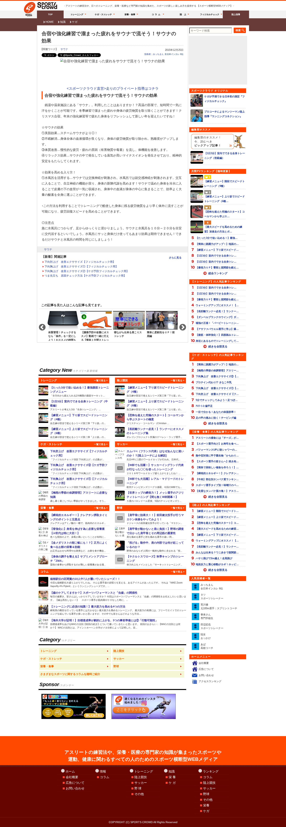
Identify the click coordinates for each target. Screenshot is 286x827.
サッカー (140, 782)
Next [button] (181, 326)
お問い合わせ (206, 675)
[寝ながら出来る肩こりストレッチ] (129, 325)
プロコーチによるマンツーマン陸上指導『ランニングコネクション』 (224, 114)
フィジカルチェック (209, 14)
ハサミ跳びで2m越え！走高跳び (214, 558)
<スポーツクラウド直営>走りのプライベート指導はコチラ (113, 89)
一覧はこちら (75, 651)
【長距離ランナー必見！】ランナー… (217, 311)
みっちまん (212, 586)
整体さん (207, 616)
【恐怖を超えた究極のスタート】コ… (217, 522)
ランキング (210, 771)
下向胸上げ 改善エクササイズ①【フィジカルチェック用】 (81, 266)
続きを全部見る (217, 346)
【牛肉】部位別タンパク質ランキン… (217, 479)
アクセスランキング (210, 681)
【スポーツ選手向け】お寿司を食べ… (217, 443)
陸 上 (183, 14)
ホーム (70, 771)
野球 (206, 794)
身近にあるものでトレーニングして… (217, 340)
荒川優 (219, 606)
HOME (50, 21)
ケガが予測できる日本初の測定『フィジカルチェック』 (224, 98)
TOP (50, 14)
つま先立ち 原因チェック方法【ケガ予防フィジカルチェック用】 (85, 275)
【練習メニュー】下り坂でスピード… (217, 249)
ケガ (74, 21)
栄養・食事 (130, 14)
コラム (156, 14)
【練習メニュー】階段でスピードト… (217, 511)
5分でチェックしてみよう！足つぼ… (217, 400)
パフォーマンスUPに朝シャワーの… (216, 449)
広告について (206, 669)
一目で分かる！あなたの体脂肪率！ (216, 411)
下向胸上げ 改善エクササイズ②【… (217, 376)
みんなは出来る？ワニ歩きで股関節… (217, 552)
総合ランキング (217, 273)
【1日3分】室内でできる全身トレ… (216, 255)
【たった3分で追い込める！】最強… (217, 237)
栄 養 (172, 777)
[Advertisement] (113, 74)
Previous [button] (40, 326)
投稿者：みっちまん (154, 54)
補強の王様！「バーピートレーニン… (217, 323)
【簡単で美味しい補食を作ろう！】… (217, 467)
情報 (103, 771)
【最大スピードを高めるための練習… (217, 528)
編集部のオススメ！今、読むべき (207, 141)
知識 (63, 21)
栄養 (206, 805)
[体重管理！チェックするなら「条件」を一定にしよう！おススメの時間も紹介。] (63, 325)
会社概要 (204, 663)
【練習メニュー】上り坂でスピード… (217, 517)
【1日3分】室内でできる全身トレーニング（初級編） (224, 155)
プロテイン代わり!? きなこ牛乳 (214, 382)
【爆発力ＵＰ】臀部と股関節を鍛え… (217, 267)
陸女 (206, 636)
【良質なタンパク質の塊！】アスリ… (217, 491)
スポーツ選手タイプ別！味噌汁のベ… (217, 485)
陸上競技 (140, 777)
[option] (63, 325)
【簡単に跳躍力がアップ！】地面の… (217, 244)
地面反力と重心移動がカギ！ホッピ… (217, 564)
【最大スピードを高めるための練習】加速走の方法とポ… (223, 229)
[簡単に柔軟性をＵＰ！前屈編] (162, 325)
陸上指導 (236, 14)
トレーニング (76, 14)
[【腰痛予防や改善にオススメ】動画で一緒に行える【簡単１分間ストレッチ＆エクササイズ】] (96, 325)
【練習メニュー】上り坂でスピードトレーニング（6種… (224, 198)
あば (207, 646)
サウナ (64, 49)
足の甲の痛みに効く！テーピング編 (216, 417)
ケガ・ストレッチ (103, 14)
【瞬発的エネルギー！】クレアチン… (217, 473)
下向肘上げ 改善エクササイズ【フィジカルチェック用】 (80, 261)
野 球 (137, 788)
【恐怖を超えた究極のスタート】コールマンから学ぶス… (224, 214)
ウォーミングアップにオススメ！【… (217, 305)
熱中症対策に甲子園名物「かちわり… (217, 455)
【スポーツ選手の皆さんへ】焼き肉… (217, 461)
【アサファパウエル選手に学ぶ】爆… (217, 329)
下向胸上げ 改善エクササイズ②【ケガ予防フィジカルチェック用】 (87, 271)
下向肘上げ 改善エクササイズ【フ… (217, 394)
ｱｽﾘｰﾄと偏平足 (204, 405)
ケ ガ (172, 782)
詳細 (74, 391)
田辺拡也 (212, 626)
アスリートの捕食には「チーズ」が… (217, 437)
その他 (139, 794)
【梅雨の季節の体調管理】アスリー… (217, 370)
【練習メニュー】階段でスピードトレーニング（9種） (224, 183)
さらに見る (175, 257)
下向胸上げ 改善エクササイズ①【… (217, 388)
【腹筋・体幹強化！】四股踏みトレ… (217, 334)
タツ (212, 596)
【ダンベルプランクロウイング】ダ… (217, 317)
